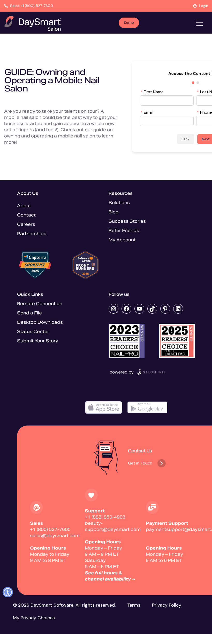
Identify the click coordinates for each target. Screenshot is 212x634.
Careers (26, 224)
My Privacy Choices (34, 618)
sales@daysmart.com (55, 535)
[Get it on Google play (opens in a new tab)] (147, 407)
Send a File (29, 313)
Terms (133, 605)
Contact (26, 215)
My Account (122, 240)
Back (185, 139)
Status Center (33, 331)
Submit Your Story (37, 341)
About (24, 205)
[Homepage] (32, 23)
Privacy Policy (166, 605)
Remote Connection (39, 303)
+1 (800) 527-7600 (50, 529)
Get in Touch (140, 463)
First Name (152, 91)
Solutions (119, 202)
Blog (113, 212)
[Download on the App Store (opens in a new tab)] (103, 407)
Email (146, 112)
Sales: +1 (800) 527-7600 (31, 5)
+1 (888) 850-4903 (105, 517)
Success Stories (127, 221)
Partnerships (31, 233)
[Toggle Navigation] (199, 23)
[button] (8, 592)
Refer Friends (124, 230)
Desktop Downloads (40, 322)
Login (203, 5)
